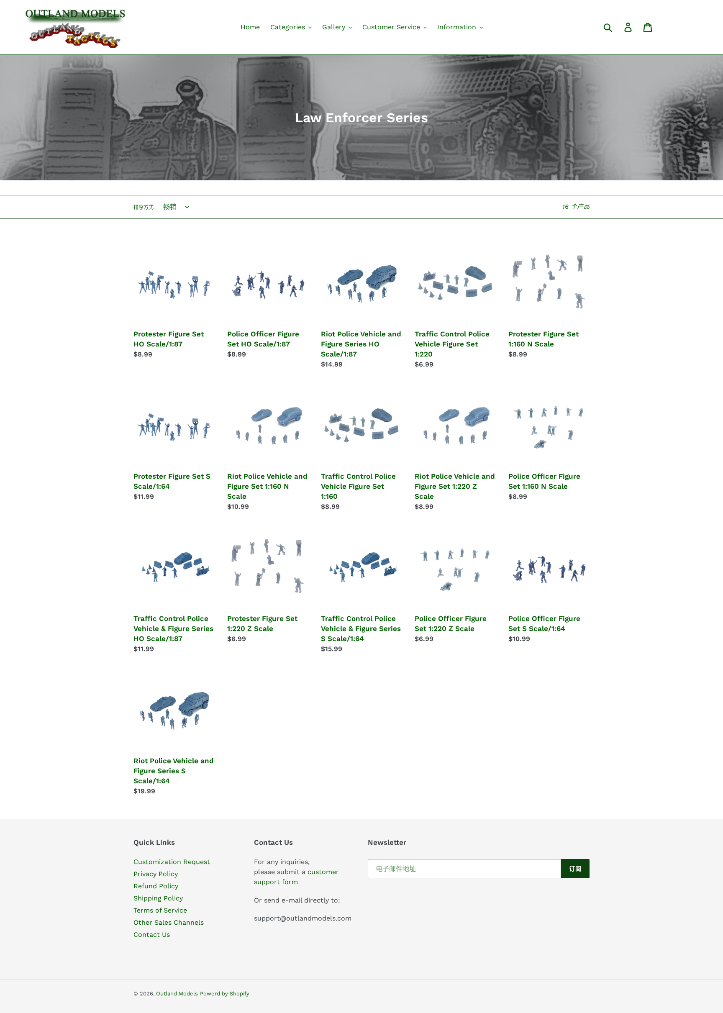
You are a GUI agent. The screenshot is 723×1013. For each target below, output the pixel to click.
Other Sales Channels (168, 922)
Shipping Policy (158, 898)
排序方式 (143, 207)
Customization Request (171, 862)
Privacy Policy (155, 874)
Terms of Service (160, 910)
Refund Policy (155, 886)
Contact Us (151, 935)
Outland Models (177, 993)
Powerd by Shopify (224, 993)
